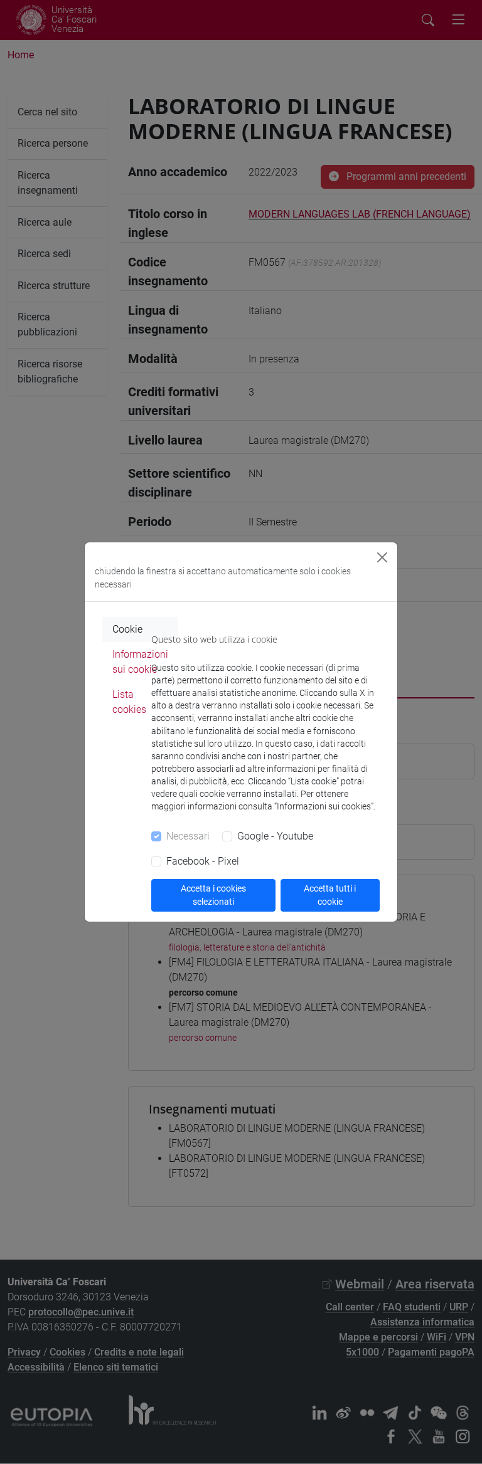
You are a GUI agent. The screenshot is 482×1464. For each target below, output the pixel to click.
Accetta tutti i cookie (330, 895)
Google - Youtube (275, 836)
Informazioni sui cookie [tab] (140, 661)
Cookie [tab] (127, 629)
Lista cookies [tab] (129, 701)
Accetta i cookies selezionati (213, 895)
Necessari (188, 836)
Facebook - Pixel (202, 861)
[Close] (382, 557)
